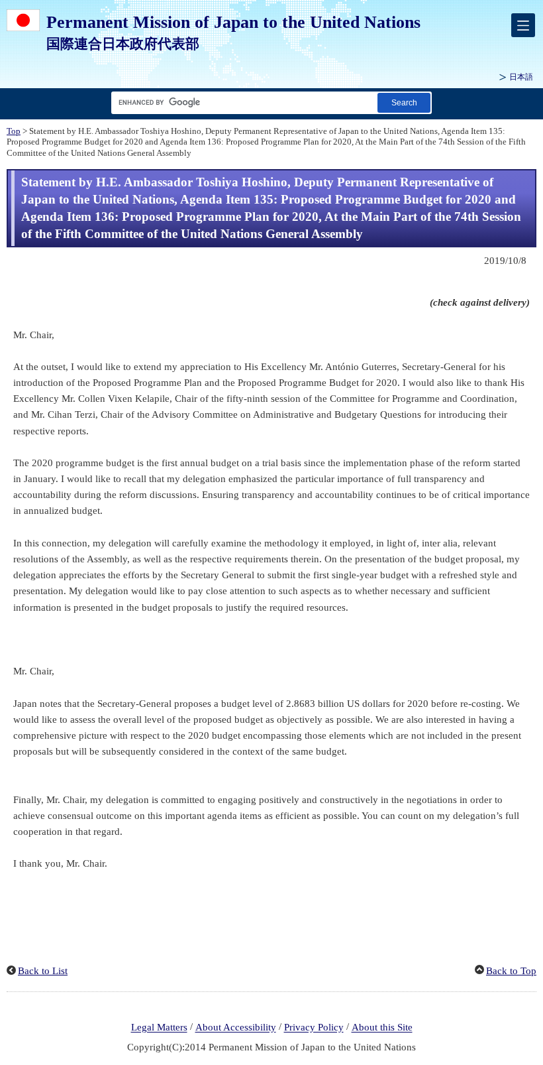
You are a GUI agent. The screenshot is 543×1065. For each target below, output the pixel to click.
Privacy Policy (314, 1028)
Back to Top (511, 971)
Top (14, 131)
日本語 (521, 77)
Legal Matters (159, 1028)
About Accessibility (235, 1028)
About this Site (382, 1028)
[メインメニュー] (523, 25)
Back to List (43, 971)
